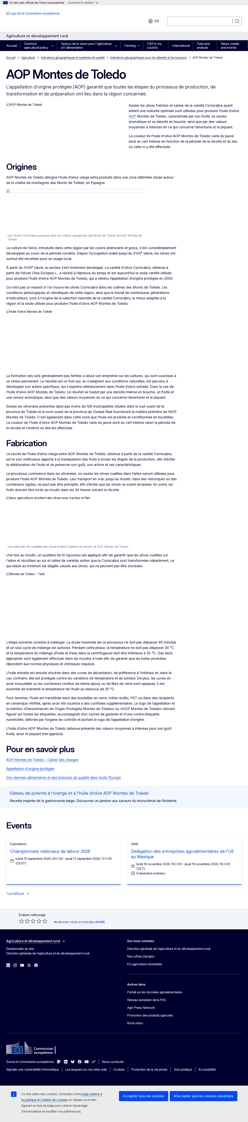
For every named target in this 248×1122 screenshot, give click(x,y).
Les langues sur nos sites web (86, 1069)
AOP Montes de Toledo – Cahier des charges (42, 760)
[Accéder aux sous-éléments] (53, 45)
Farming (130, 46)
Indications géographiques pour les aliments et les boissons (148, 57)
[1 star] (21, 921)
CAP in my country (154, 45)
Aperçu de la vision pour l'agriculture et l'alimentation (86, 45)
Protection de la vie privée (149, 1069)
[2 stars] (24, 921)
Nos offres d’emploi (140, 956)
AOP (132, 116)
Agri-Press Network (141, 1008)
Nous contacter (113, 1062)
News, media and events (230, 45)
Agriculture (28, 57)
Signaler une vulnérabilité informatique (32, 1069)
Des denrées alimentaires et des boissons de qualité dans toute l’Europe (63, 778)
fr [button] (156, 21)
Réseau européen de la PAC (146, 1000)
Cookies (119, 1069)
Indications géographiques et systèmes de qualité (73, 57)
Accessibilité (207, 1069)
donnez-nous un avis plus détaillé (81, 922)
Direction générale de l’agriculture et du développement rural (168, 949)
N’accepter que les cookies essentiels (203, 1096)
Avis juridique (183, 1069)
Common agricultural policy (36, 45)
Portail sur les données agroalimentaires (154, 992)
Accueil (11, 46)
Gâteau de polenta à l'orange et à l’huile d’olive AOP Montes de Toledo (79, 793)
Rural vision (135, 1023)
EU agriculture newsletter (144, 964)
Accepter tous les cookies (143, 1096)
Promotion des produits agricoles (150, 1015)
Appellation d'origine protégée (30, 769)
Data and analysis (203, 45)
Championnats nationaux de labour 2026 (50, 851)
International (181, 46)
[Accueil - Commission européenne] (32, 19)
